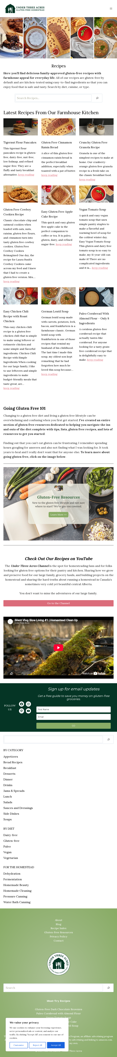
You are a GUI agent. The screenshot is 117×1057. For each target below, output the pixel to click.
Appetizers (10, 756)
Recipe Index (58, 928)
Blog (58, 924)
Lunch (7, 796)
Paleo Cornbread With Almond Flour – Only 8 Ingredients (94, 318)
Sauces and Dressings (18, 808)
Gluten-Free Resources (58, 932)
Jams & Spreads (14, 791)
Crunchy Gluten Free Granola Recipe (93, 145)
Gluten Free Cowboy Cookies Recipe (17, 212)
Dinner (8, 779)
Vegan (7, 852)
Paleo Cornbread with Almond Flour (58, 1013)
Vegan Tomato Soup (92, 209)
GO (73, 725)
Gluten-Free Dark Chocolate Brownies (58, 1009)
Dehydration (11, 873)
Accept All (56, 1045)
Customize (19, 1045)
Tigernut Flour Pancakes (19, 142)
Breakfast (9, 768)
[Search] (97, 98)
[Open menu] (111, 8)
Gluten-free (11, 840)
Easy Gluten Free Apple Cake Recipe (57, 214)
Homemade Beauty (16, 885)
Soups (7, 819)
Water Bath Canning (16, 902)
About (58, 920)
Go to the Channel (58, 603)
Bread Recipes (12, 762)
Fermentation (12, 879)
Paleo (7, 846)
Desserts (9, 773)
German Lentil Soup (54, 311)
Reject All (37, 1045)
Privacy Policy (58, 936)
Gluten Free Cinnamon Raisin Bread (56, 145)
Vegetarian (10, 858)
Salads (7, 802)
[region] (37, 1034)
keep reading (26, 174)
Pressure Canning (15, 896)
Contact (58, 940)
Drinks (7, 785)
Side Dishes (11, 813)
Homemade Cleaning (17, 890)
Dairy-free (10, 835)
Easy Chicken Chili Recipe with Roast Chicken (15, 316)
